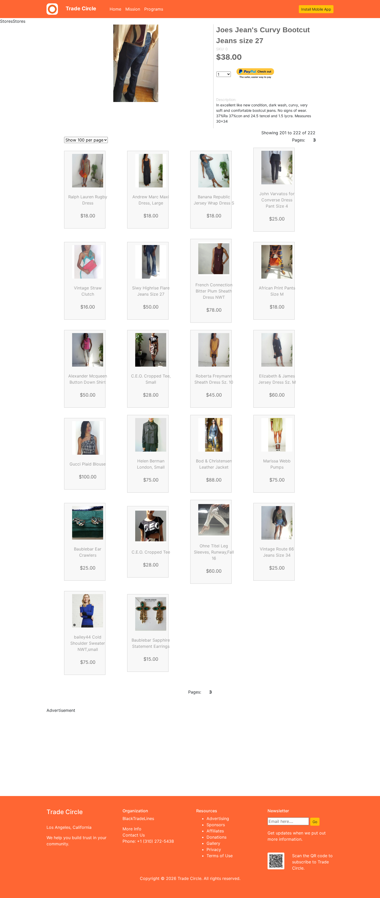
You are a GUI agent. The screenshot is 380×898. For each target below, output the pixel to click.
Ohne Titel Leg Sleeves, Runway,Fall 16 (214, 552)
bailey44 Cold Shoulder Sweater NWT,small (87, 643)
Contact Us (134, 835)
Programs (153, 9)
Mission (132, 9)
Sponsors (216, 824)
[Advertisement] (190, 754)
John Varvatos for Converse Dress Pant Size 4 (276, 200)
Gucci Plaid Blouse (88, 464)
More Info (132, 828)
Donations (216, 837)
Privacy (214, 849)
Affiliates (215, 830)
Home (116, 9)
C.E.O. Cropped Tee (151, 552)
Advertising (218, 818)
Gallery (213, 843)
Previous (103, 692)
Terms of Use (220, 855)
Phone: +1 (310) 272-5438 (148, 841)
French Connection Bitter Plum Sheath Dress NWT (213, 291)
